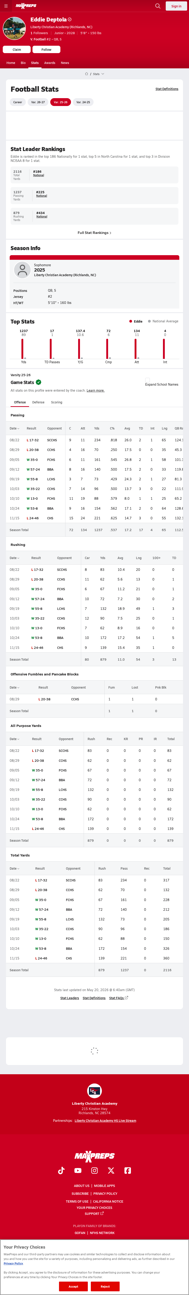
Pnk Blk (160, 687)
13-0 (34, 498)
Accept (73, 1286)
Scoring (56, 402)
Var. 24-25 (83, 102)
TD (141, 428)
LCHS (51, 479)
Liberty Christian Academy (94, 1103)
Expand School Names (161, 384)
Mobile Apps (104, 1185)
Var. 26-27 (38, 102)
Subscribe (80, 1193)
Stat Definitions (167, 88)
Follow (46, 49)
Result (31, 428)
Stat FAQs (116, 998)
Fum (111, 687)
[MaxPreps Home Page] (86, 74)
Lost (135, 687)
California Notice (108, 1201)
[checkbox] (147, 380)
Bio (23, 62)
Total (171, 739)
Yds (96, 428)
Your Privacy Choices (94, 1207)
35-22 (35, 488)
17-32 (34, 440)
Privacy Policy (105, 1193)
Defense (38, 402)
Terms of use (77, 1201)
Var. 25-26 (60, 102)
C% (112, 428)
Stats (35, 62)
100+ (156, 558)
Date (13, 428)
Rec (109, 739)
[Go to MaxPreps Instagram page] (94, 1171)
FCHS (51, 459)
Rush (91, 739)
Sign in (176, 6)
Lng (164, 428)
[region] (94, 1267)
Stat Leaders (69, 998)
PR (141, 739)
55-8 (34, 479)
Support (92, 1213)
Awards (49, 62)
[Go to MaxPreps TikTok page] (61, 1171)
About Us (81, 1185)
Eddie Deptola (48, 19)
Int (152, 428)
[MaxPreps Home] (26, 6)
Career (17, 102)
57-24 (35, 469)
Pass (124, 868)
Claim (17, 49)
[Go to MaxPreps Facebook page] (127, 1171)
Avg (127, 428)
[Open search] (158, 6)
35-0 (34, 459)
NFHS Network (102, 1232)
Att (83, 428)
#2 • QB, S (46, 39)
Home (10, 62)
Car (87, 558)
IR (155, 739)
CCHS (51, 449)
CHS (50, 518)
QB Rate (181, 428)
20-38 (34, 449)
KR (126, 739)
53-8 (34, 508)
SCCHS (52, 440)
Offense (20, 402)
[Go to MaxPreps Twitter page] (111, 1171)
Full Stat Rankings (93, 232)
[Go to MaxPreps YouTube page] (78, 1171)
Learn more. (96, 390)
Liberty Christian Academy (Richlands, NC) (61, 27)
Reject (105, 1286)
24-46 (34, 518)
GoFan (80, 1232)
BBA (50, 469)
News (65, 62)
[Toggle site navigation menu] (6, 6)
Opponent (54, 428)
